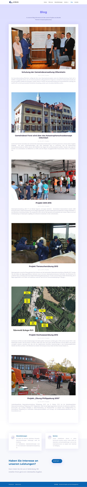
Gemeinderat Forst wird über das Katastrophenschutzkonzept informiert (43, 137)
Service (66, 2)
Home (45, 2)
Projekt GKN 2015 (43, 203)
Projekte (47, 75)
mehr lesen (11, 412)
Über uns (51, 2)
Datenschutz (18, 484)
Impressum (11, 484)
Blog (72, 2)
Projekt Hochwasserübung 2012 (43, 335)
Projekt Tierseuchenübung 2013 (43, 266)
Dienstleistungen (58, 2)
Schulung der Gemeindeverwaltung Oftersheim (43, 72)
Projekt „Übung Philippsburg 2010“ (43, 398)
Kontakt (76, 2)
